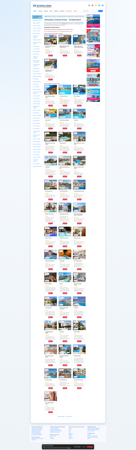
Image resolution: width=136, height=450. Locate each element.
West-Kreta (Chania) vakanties (37, 43)
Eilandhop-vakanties (37, 20)
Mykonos (70, 433)
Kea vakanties (36, 78)
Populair (40, 11)
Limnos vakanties (36, 103)
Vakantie (46, 11)
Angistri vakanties (36, 25)
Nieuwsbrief (69, 11)
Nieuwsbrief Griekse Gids (92, 437)
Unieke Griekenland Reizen (37, 428)
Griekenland (48, 16)
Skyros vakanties (36, 151)
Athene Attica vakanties (35, 36)
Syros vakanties (36, 154)
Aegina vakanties (36, 22)
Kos (69, 432)
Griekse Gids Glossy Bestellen (38, 438)
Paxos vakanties (36, 125)
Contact (89, 434)
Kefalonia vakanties (37, 81)
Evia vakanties (36, 54)
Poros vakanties (36, 128)
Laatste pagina (69, 416)
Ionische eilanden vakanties (36, 65)
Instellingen (84, 446)
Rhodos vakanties (36, 138)
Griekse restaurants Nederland (93, 428)
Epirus (51, 437)
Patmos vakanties (36, 123)
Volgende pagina (61, 416)
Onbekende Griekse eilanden (56, 430)
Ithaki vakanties (36, 71)
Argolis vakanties (36, 33)
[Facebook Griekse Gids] (99, 5)
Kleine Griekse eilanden (55, 432)
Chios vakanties (36, 46)
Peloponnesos (53, 435)
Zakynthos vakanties (37, 166)
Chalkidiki (52, 438)
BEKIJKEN (50, 55)
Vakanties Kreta (70, 16)
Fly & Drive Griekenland (36, 433)
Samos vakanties (36, 141)
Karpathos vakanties (37, 76)
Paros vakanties (36, 120)
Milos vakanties (36, 112)
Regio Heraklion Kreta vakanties (36, 61)
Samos (70, 437)
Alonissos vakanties (37, 28)
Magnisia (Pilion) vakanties (36, 107)
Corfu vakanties (36, 48)
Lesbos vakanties (36, 101)
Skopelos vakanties (37, 149)
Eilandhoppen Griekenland (37, 429)
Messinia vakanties (37, 110)
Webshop (56, 11)
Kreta (70, 430)
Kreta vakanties (36, 86)
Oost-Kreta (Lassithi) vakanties (37, 92)
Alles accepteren (90, 446)
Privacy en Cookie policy (92, 435)
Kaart (51, 11)
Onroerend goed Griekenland (93, 429)
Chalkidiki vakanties (37, 39)
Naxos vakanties (36, 118)
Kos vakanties (36, 84)
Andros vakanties (36, 30)
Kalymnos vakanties (37, 73)
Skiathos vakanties (37, 146)
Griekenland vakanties (36, 432)
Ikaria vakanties (36, 68)
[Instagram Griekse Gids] (96, 5)
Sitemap (89, 438)
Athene (70, 428)
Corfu (70, 429)
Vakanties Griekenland (61, 16)
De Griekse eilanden (54, 428)
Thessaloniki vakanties (35, 160)
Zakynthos (71, 438)
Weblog (75, 11)
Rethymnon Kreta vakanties (36, 135)
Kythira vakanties (36, 89)
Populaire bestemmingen (55, 429)
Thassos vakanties (36, 157)
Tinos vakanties (36, 163)
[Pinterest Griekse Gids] (102, 5)
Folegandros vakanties (35, 57)
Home (35, 11)
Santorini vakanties (37, 144)
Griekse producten (91, 430)
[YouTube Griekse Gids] (92, 5)
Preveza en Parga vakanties (36, 132)
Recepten (62, 11)
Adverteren (34, 439)
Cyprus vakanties (36, 51)
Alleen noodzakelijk (77, 446)
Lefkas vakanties (36, 95)
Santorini (70, 434)
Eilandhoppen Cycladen (36, 430)
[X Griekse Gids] (89, 5)
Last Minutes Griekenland (37, 434)
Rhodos (70, 435)
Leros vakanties (36, 98)
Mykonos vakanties (37, 115)
